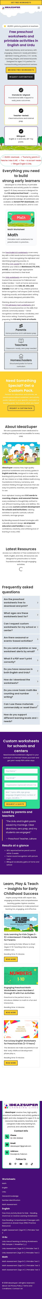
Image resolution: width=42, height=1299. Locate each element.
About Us (6, 1286)
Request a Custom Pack (21, 408)
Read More (11, 959)
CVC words (14, 264)
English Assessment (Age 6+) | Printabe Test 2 (20, 1231)
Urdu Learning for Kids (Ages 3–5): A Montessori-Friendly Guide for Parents (20, 937)
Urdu (4, 1192)
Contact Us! (18, 1288)
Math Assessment (9, 1204)
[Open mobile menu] (39, 8)
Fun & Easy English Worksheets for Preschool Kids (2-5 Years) (20, 1042)
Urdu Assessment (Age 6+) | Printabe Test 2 (20, 1248)
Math (4, 1183)
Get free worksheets (21, 2)
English (5, 1187)
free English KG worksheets (16, 252)
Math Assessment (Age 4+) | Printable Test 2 (21, 1270)
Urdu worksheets (12, 277)
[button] (21, 602)
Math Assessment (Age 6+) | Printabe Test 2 (20, 1261)
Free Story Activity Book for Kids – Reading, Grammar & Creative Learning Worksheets (19, 1214)
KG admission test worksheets (18, 305)
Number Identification (11, 1200)
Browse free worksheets (21, 70)
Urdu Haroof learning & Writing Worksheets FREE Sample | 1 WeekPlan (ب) (20, 1242)
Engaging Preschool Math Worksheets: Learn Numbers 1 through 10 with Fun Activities (19, 990)
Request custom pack (21, 77)
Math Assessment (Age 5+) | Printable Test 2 (21, 1265)
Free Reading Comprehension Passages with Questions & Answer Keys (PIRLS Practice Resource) (20, 1223)
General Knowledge (10, 1196)
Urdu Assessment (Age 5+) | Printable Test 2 (20, 1253)
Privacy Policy (16, 1286)
